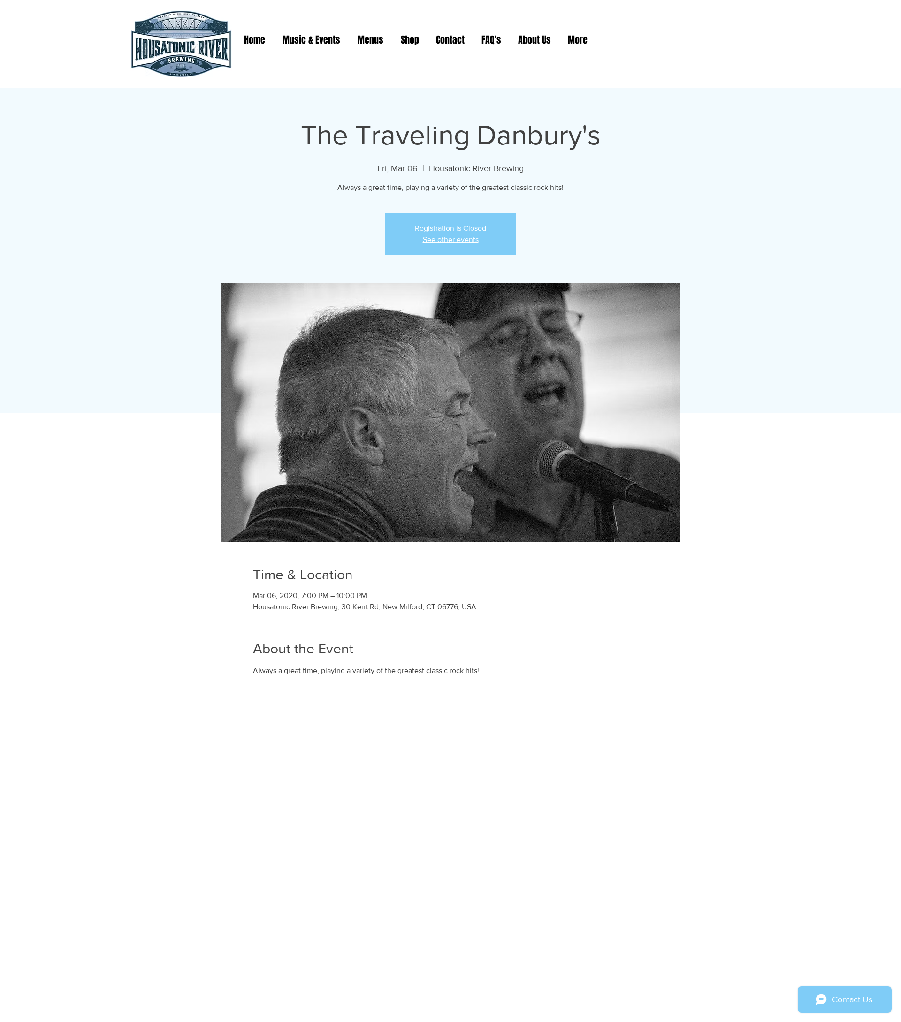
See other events (451, 239)
